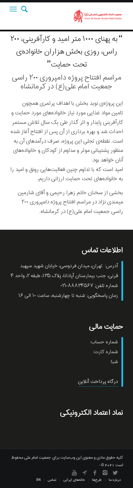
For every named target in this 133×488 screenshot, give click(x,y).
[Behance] (84, 473)
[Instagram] (105, 473)
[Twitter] (115, 473)
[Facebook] (95, 473)
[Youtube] (74, 473)
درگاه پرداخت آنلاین (98, 381)
